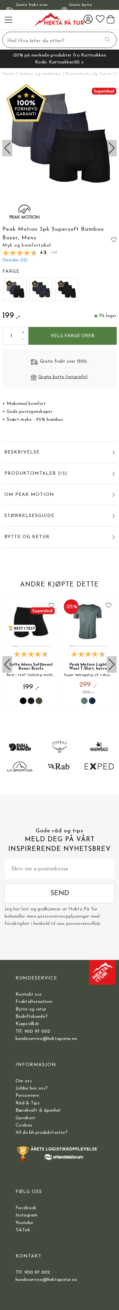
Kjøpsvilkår (27, 1023)
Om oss (24, 1081)
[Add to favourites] (114, 240)
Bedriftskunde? (32, 1016)
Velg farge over (73, 336)
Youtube (24, 1222)
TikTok (23, 1230)
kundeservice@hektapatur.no (46, 1038)
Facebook (26, 1208)
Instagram (27, 1215)
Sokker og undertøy (40, 73)
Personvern (27, 1095)
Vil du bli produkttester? (41, 1132)
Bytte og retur (31, 1009)
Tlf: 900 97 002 (33, 1031)
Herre (8, 73)
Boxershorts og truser (88, 73)
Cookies (24, 1125)
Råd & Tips (28, 1103)
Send (59, 893)
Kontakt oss (29, 994)
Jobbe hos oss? (32, 1088)
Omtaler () (14, 260)
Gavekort (25, 1118)
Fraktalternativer (34, 1001)
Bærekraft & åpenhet (38, 1110)
